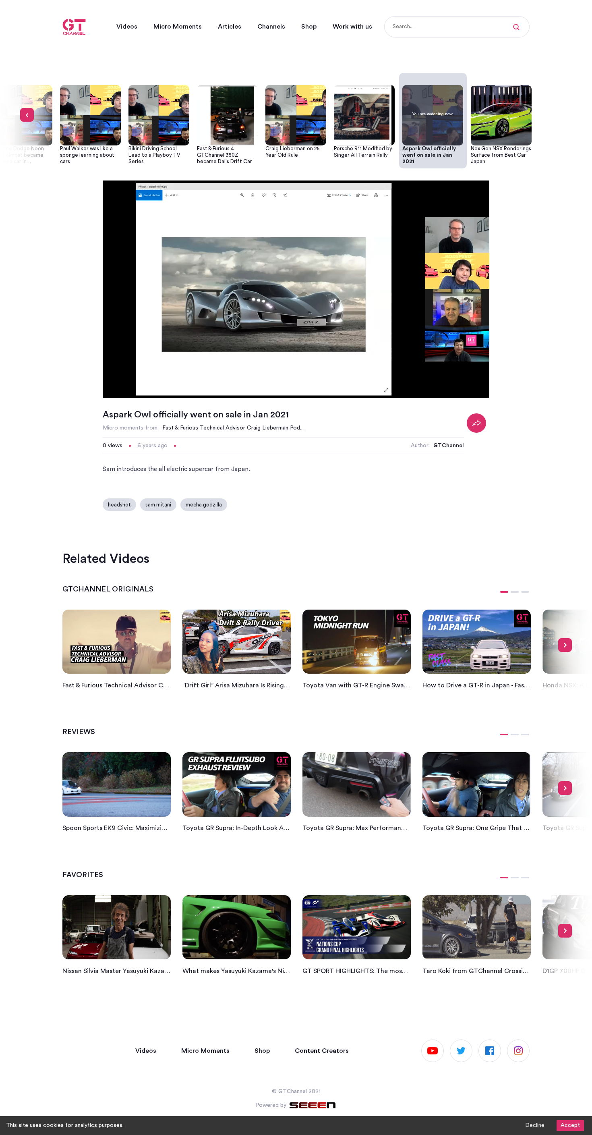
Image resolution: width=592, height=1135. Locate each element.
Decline (534, 1125)
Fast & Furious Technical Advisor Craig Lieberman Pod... (233, 428)
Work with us (352, 26)
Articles (229, 26)
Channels (271, 26)
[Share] (476, 423)
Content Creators (322, 1051)
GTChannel (448, 445)
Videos (126, 26)
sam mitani (158, 504)
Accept (570, 1125)
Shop (309, 26)
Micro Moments (177, 26)
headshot (119, 504)
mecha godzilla (204, 504)
